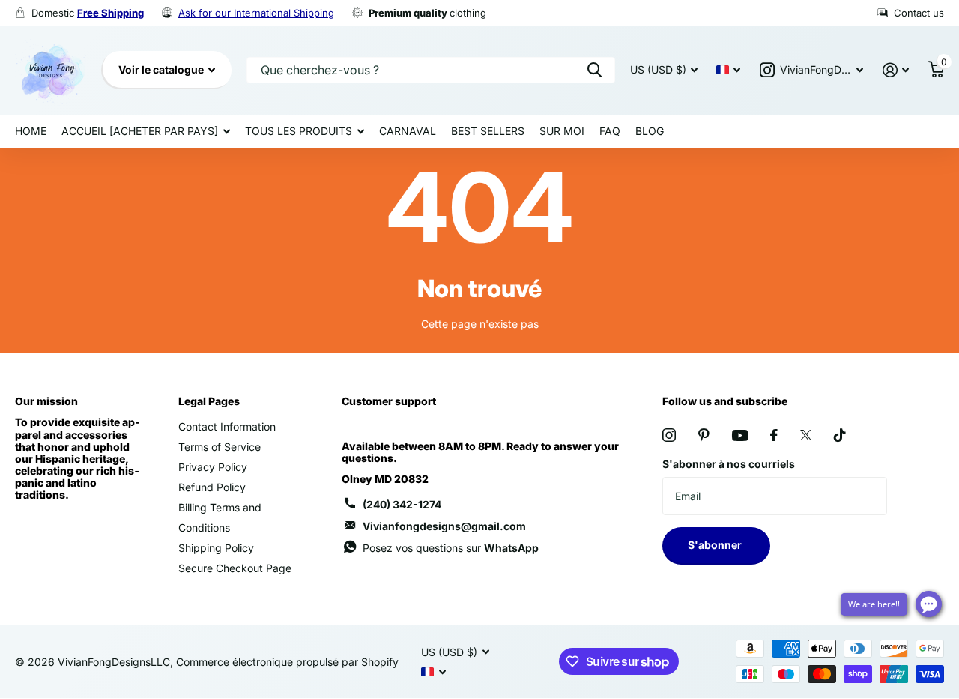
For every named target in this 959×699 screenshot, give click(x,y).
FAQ (609, 130)
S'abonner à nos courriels (728, 464)
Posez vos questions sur (451, 548)
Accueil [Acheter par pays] (139, 130)
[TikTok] (840, 435)
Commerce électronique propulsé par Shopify (287, 662)
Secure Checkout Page (234, 568)
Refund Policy (212, 487)
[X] (805, 435)
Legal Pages (209, 400)
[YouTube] (740, 435)
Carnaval (407, 130)
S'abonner (716, 544)
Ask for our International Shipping (256, 13)
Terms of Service (219, 446)
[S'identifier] (896, 70)
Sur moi (561, 130)
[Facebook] (774, 435)
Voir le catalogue (162, 69)
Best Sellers (487, 130)
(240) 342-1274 (402, 504)
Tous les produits (298, 130)
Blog (649, 130)
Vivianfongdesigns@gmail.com (444, 526)
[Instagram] (669, 435)
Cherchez (594, 70)
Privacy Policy (212, 466)
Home (30, 130)
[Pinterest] (704, 435)
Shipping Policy (216, 548)
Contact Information (227, 426)
